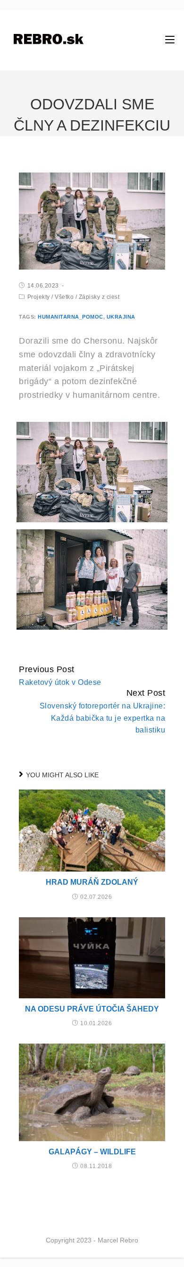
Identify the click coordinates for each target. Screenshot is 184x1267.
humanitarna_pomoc (70, 317)
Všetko (64, 297)
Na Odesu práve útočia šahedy (92, 1009)
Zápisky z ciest (99, 297)
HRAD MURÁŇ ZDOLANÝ (92, 882)
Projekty (38, 297)
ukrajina (121, 317)
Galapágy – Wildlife (92, 1152)
